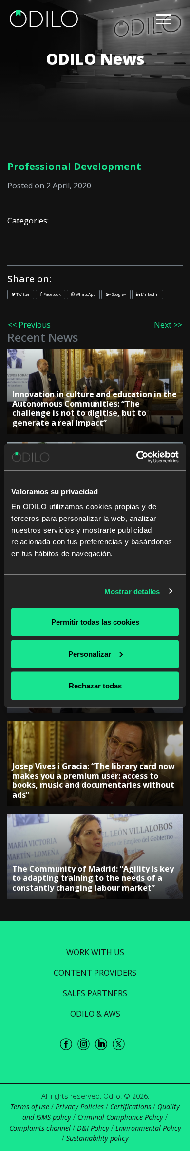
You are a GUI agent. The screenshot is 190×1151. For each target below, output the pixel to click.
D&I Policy (93, 1127)
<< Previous (29, 324)
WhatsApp (85, 294)
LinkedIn (149, 294)
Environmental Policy (148, 1127)
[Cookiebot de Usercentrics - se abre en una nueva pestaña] (137, 457)
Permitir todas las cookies (95, 622)
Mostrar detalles (132, 591)
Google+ (118, 294)
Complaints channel (40, 1127)
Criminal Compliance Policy (120, 1117)
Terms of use (29, 1106)
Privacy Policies (80, 1106)
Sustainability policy (97, 1138)
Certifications (130, 1106)
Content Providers (95, 972)
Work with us (95, 952)
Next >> (168, 324)
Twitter (22, 294)
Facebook (51, 294)
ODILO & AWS (95, 1013)
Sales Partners (95, 993)
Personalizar (89, 654)
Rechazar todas (95, 686)
